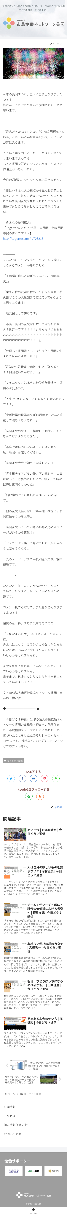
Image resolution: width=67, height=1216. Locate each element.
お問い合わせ (13, 1134)
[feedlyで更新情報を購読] (29, 796)
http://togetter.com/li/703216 (23, 238)
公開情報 (10, 1106)
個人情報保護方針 (16, 1124)
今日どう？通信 (15, 760)
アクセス (9, 1116)
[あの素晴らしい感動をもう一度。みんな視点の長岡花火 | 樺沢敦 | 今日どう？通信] (33, 778)
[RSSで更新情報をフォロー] (40, 796)
